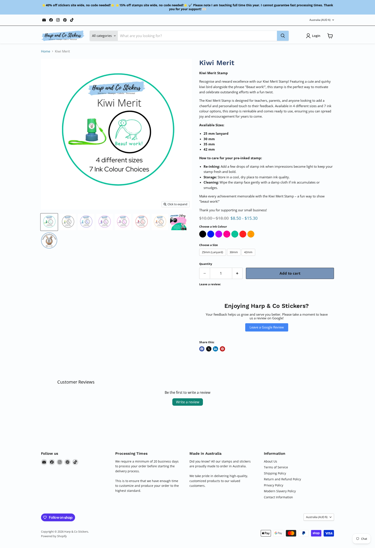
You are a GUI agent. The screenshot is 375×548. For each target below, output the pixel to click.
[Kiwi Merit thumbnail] (49, 222)
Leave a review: (210, 284)
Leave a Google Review (267, 327)
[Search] (283, 36)
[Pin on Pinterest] (222, 348)
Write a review (187, 402)
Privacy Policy (273, 485)
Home (45, 51)
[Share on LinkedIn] (215, 348)
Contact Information (278, 497)
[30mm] (234, 256)
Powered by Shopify (54, 536)
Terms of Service (276, 467)
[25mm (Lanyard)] (213, 256)
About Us (270, 461)
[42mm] (249, 256)
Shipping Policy (275, 473)
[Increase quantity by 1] (237, 273)
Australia (320, 20)
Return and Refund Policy (282, 479)
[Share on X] (208, 348)
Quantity (205, 264)
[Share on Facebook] (201, 348)
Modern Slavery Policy (280, 491)
